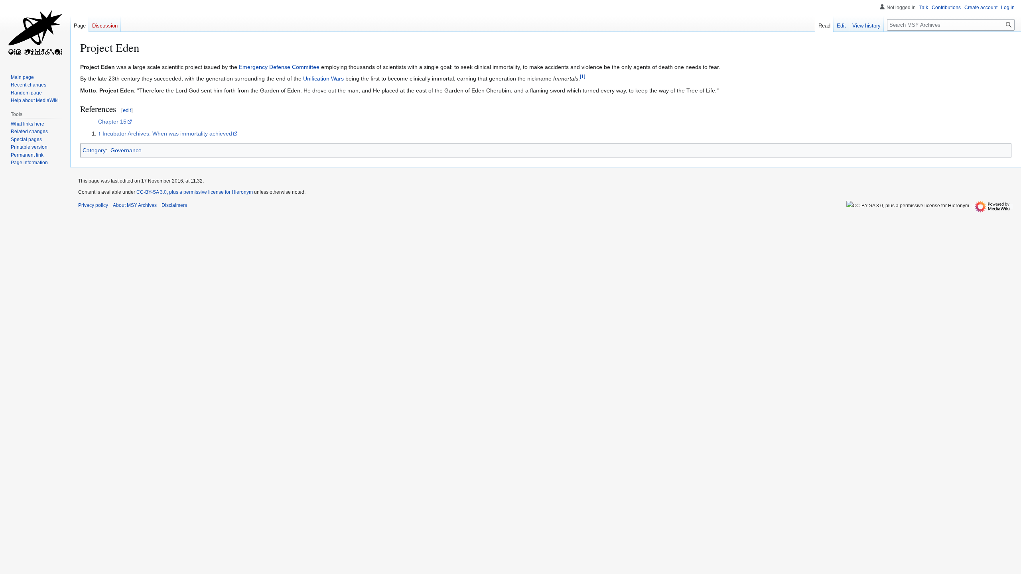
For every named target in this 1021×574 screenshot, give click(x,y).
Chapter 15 (112, 121)
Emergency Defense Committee (279, 67)
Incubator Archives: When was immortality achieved (167, 133)
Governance (126, 150)
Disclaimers (174, 205)
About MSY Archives (135, 205)
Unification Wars (323, 78)
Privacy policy (93, 205)
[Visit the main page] (35, 32)
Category (94, 150)
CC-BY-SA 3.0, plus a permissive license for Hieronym (194, 192)
